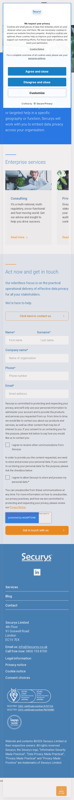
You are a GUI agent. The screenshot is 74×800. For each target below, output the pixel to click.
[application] (37, 400)
